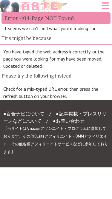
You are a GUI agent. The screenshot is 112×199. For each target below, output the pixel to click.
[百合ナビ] (34, 4)
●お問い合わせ (69, 121)
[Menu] (105, 7)
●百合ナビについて (24, 114)
